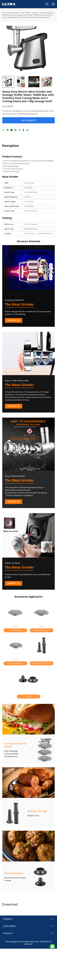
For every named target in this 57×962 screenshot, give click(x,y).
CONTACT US (13, 320)
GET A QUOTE (28, 120)
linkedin (27, 130)
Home (4, 13)
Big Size (35, 13)
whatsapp (15, 130)
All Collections (13, 13)
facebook (3, 130)
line (7, 130)
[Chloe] (52, 946)
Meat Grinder (25, 13)
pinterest (19, 130)
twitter (11, 130)
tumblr (23, 130)
